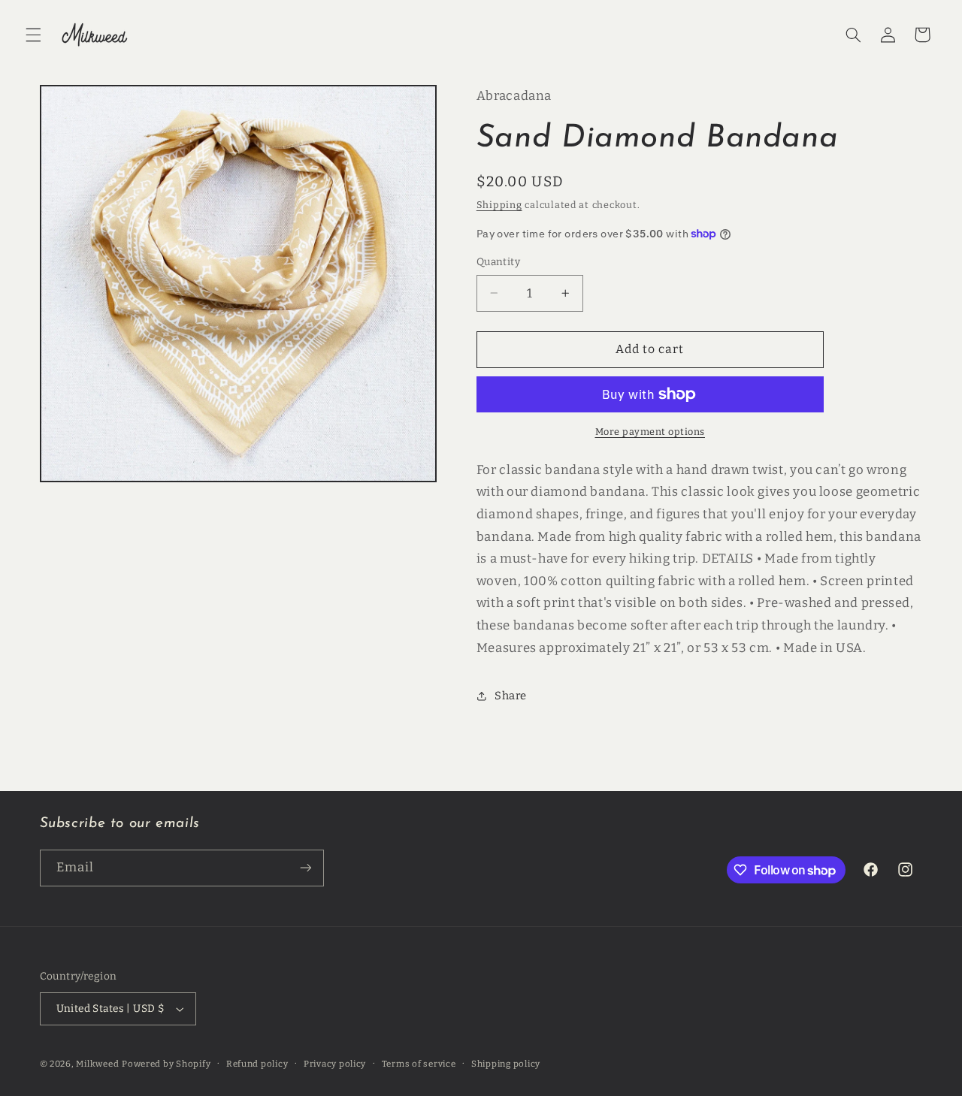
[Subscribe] (305, 868)
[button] (33, 34)
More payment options (650, 431)
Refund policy (257, 1063)
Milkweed (97, 1063)
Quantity (498, 261)
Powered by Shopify (166, 1063)
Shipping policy (505, 1063)
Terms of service (419, 1063)
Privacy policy (335, 1063)
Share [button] (511, 695)
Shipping (499, 204)
